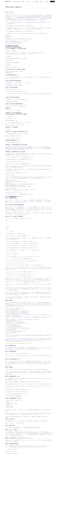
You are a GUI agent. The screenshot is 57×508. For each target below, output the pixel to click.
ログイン (47, 1)
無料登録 (52, 1)
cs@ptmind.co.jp (18, 43)
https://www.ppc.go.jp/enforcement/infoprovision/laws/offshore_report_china (18, 343)
